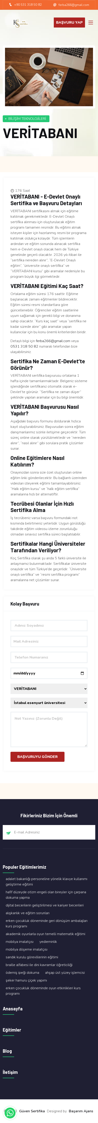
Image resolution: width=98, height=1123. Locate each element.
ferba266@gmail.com (53, 340)
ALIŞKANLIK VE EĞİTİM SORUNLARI (27, 913)
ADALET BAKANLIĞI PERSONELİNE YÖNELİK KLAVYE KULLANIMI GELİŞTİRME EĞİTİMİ (46, 881)
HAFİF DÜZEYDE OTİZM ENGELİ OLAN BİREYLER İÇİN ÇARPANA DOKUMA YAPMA (46, 895)
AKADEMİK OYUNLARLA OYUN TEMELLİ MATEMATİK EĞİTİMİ (45, 933)
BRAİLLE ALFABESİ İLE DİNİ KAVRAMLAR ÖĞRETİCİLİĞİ (39, 964)
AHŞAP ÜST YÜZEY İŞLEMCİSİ (65, 972)
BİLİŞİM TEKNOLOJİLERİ (27, 118)
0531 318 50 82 (24, 346)
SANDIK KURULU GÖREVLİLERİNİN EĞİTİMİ (32, 957)
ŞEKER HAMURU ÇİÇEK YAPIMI (26, 980)
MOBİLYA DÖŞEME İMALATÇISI (26, 949)
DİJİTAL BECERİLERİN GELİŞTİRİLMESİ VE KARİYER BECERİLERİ (45, 905)
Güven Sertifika (32, 1111)
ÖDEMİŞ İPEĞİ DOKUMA (22, 972)
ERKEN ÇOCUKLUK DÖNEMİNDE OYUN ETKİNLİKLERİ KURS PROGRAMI (43, 991)
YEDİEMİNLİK (48, 941)
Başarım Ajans (81, 1111)
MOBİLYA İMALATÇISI (20, 941)
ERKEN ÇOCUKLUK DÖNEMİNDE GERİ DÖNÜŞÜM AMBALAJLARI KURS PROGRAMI (47, 923)
